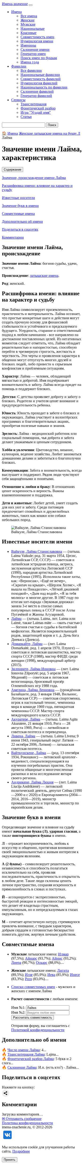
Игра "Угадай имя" (36, 112)
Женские (28, 20)
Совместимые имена (18, 214)
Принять (9, 1159)
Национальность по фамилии (44, 87)
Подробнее (21, 1151)
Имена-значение (15, 4)
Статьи (26, 117)
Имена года (30, 62)
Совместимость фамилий (41, 79)
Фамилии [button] (18, 66)
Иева (51, 975)
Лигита (63, 970)
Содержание (12, 169)
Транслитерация (33, 104)
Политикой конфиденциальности (37, 1030)
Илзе (29, 975)
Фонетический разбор (38, 108)
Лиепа (16, 963)
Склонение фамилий (37, 91)
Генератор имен (33, 54)
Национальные (33, 29)
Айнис (57, 958)
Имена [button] (16, 12)
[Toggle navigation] (30, 5)
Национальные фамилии (40, 75)
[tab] (42, 169)
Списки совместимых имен (33, 987)
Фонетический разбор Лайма (30, 1059)
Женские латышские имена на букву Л (49, 133)
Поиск (52, 125)
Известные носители (18, 198)
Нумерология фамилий (39, 83)
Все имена (29, 16)
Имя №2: (18, 1012)
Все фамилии (31, 70)
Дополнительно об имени (22, 221)
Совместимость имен (37, 37)
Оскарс (41, 963)
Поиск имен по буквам (39, 58)
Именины (28, 45)
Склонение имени (35, 50)
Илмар (63, 954)
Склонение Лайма (21, 1067)
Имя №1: (18, 1007)
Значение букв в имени (20, 206)
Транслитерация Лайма (26, 1054)
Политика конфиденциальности (27, 1123)
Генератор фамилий (36, 96)
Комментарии (13, 237)
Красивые (28, 33)
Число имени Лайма (23, 1050)
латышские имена (44, 276)
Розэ (28, 979)
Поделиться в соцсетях (20, 229)
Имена (12, 133)
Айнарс (31, 958)
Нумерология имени (37, 41)
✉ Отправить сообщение (22, 1119)
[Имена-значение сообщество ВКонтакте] (7, 1139)
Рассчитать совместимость (32, 1017)
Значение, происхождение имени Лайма (34, 178)
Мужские (28, 24)
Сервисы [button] (18, 100)
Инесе (75, 975)
